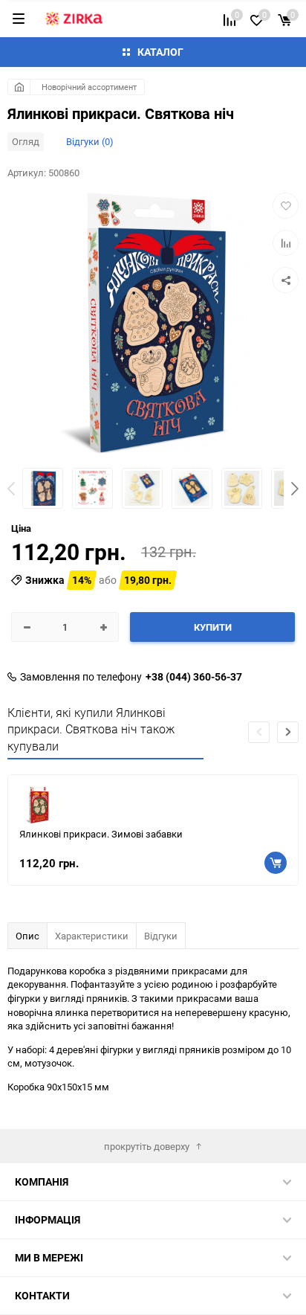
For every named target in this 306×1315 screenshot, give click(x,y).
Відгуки (161, 935)
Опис (27, 935)
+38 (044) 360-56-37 (194, 677)
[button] (295, 490)
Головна (19, 87)
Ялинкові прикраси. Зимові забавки (101, 833)
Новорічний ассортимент (89, 86)
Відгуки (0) (90, 141)
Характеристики (91, 935)
